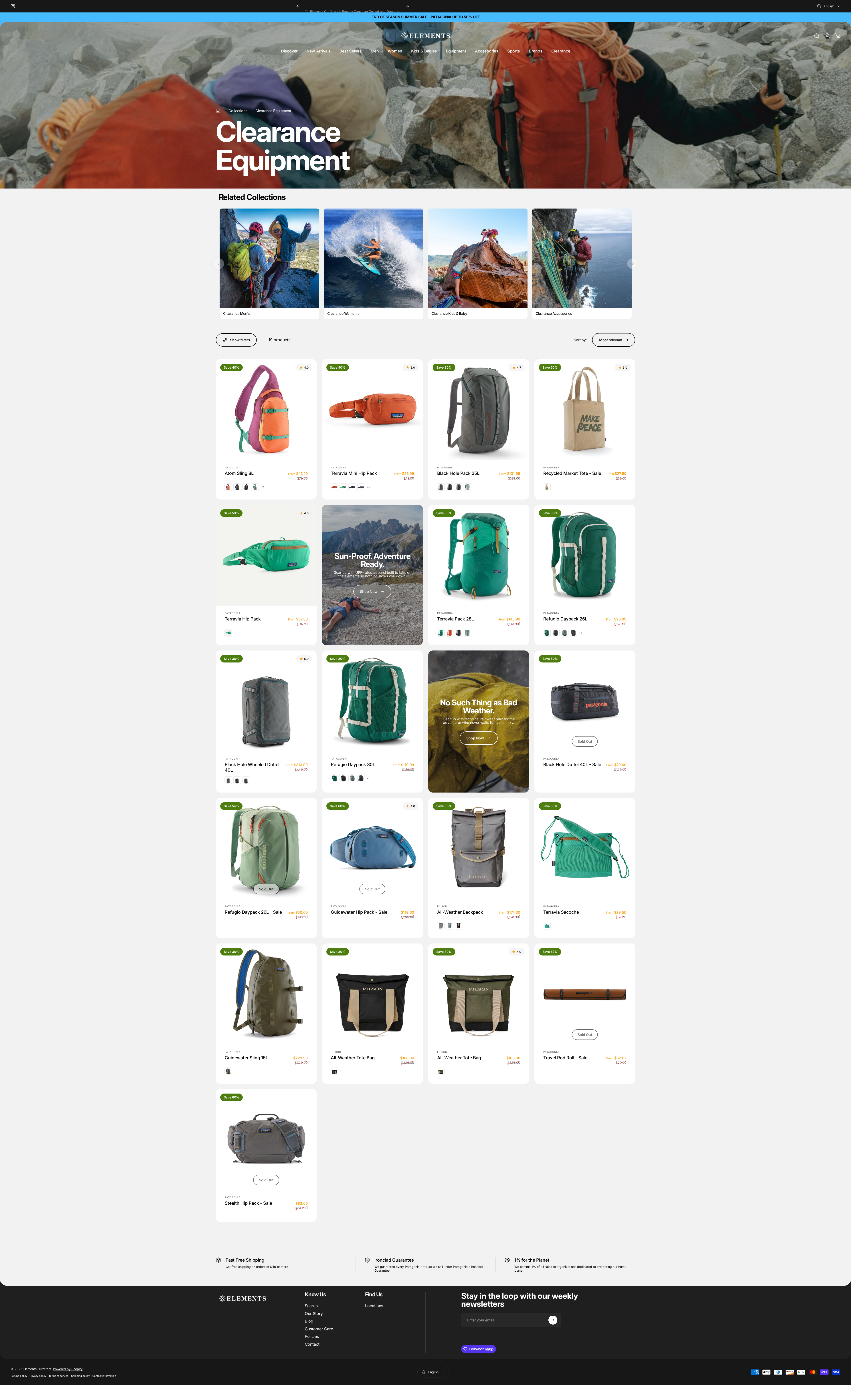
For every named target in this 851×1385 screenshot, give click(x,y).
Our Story (314, 1313)
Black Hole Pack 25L (458, 473)
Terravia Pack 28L (455, 619)
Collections (237, 110)
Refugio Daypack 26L (565, 619)
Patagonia (233, 467)
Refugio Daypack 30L (353, 764)
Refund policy (19, 1375)
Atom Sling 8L (239, 473)
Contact (312, 1344)
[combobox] (828, 6)
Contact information (104, 1375)
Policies (312, 1336)
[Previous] (298, 6)
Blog (309, 1321)
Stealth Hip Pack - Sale (248, 1203)
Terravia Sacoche (561, 912)
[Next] (407, 6)
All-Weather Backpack (460, 912)
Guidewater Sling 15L (246, 1057)
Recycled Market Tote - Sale (572, 473)
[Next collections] (632, 263)
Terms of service (59, 1375)
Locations (374, 1305)
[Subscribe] (552, 1320)
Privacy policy (38, 1375)
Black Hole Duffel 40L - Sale (572, 764)
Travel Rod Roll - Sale (565, 1057)
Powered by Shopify (68, 1369)
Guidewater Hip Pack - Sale (359, 912)
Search (311, 1305)
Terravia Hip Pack (243, 619)
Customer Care (319, 1329)
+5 (368, 487)
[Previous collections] (218, 263)
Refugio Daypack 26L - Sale (253, 912)
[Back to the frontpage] (218, 110)
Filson (442, 906)
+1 (580, 632)
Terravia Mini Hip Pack (354, 473)
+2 (262, 487)
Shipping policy (80, 1375)
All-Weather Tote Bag (353, 1057)
